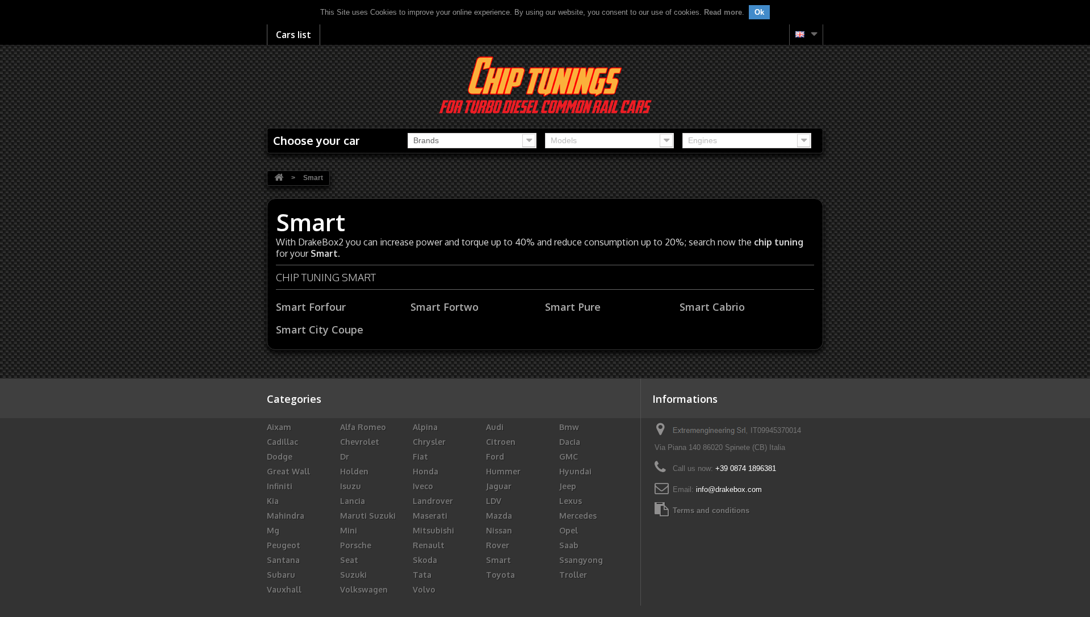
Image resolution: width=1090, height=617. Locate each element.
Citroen (500, 442)
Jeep (567, 486)
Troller (573, 575)
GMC (568, 456)
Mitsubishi (433, 530)
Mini (348, 530)
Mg (273, 530)
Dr (344, 456)
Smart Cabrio (712, 307)
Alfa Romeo (363, 427)
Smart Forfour (311, 307)
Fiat (420, 456)
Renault (429, 545)
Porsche (355, 545)
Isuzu (350, 486)
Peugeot (283, 545)
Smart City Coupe (319, 329)
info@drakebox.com (729, 489)
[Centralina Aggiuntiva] (545, 84)
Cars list (293, 34)
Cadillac (282, 442)
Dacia (569, 442)
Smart (498, 560)
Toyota (500, 575)
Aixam (279, 427)
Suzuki (353, 575)
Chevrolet (359, 442)
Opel (568, 530)
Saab (568, 545)
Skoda (425, 560)
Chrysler (429, 442)
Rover (497, 545)
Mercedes (578, 515)
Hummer (503, 471)
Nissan (499, 530)
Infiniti (279, 486)
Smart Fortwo (444, 307)
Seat (349, 560)
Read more (723, 12)
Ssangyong (581, 560)
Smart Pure (573, 307)
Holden (354, 471)
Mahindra (285, 515)
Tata (422, 575)
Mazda (499, 515)
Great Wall (288, 471)
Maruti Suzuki (368, 515)
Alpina (425, 427)
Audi (495, 427)
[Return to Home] (279, 178)
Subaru (281, 575)
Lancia (352, 501)
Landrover (433, 501)
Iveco (423, 486)
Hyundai (575, 471)
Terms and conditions (711, 510)
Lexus (570, 501)
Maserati (430, 515)
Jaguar (499, 486)
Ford (495, 456)
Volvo (424, 589)
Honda (425, 471)
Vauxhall (284, 589)
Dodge (279, 456)
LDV (493, 501)
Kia (273, 501)
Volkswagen (364, 589)
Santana (283, 560)
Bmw (569, 427)
